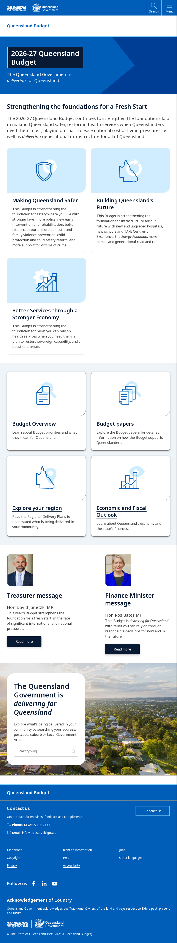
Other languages (130, 858)
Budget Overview (34, 423)
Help (66, 858)
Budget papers (115, 423)
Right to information (77, 850)
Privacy (12, 865)
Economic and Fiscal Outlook (121, 511)
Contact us (152, 811)
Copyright (14, 858)
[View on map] (73, 750)
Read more (24, 641)
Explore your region (37, 507)
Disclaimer (14, 850)
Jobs (122, 850)
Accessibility (71, 865)
